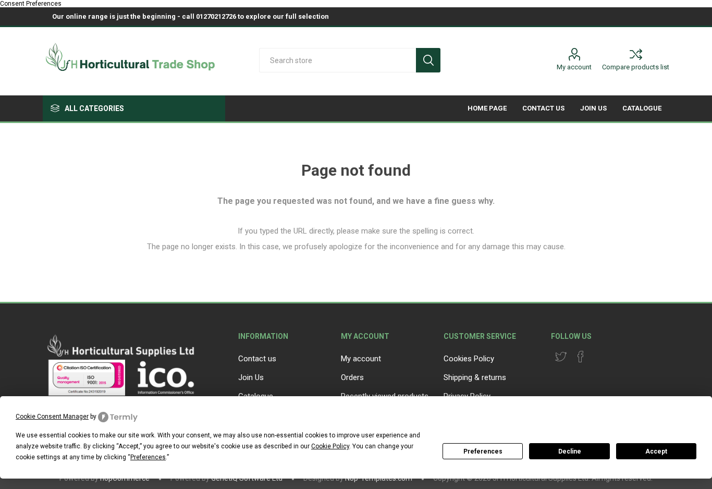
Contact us (257, 358)
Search (428, 60)
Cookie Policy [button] (330, 446)
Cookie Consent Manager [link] (52, 416)
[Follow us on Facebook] (580, 356)
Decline (569, 451)
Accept (656, 451)
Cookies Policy (469, 358)
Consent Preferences (31, 3)
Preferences (482, 451)
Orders (352, 377)
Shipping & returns (475, 377)
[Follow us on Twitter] (561, 356)
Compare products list (635, 67)
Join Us (251, 377)
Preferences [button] (148, 457)
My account (574, 67)
